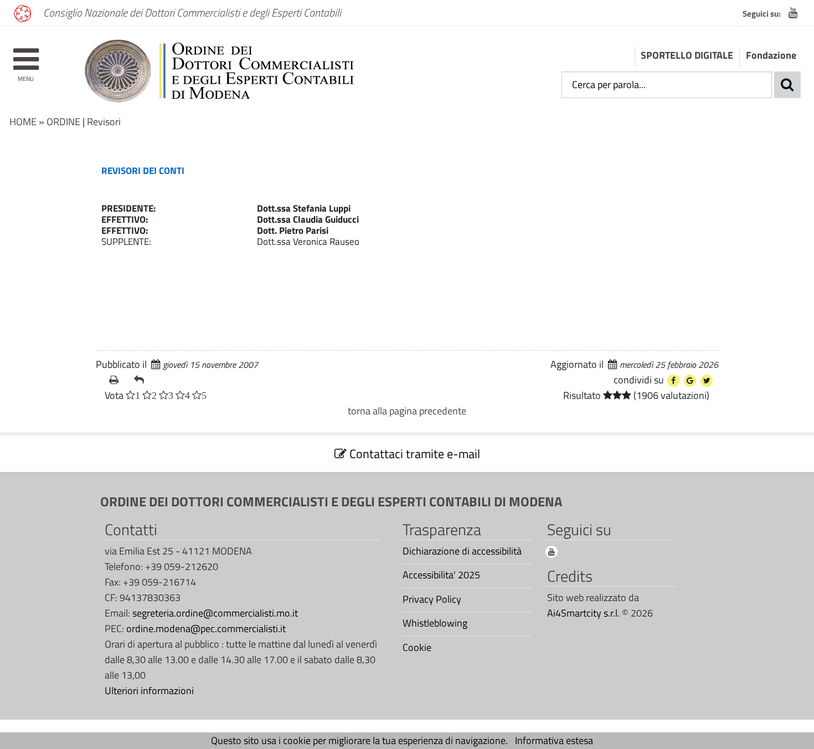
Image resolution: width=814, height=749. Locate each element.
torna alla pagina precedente (407, 410)
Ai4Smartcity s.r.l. (583, 613)
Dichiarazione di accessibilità (462, 551)
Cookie (417, 648)
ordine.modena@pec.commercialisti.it (206, 628)
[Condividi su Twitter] (706, 380)
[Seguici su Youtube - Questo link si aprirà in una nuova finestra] (793, 12)
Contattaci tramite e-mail (413, 454)
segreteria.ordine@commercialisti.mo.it (215, 613)
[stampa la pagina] (117, 380)
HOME (23, 121)
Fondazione (771, 55)
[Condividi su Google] (690, 380)
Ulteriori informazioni (149, 690)
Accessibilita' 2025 (441, 575)
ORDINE (63, 121)
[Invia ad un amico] (142, 380)
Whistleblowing (435, 623)
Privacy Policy (432, 599)
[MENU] (25, 54)
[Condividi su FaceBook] (673, 380)
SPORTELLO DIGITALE (687, 55)
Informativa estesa (554, 740)
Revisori (104, 121)
